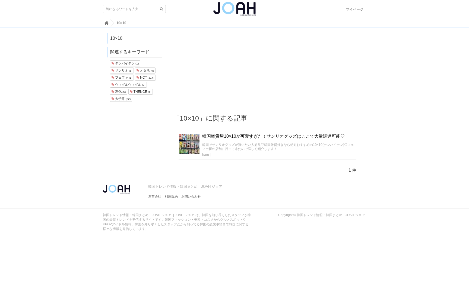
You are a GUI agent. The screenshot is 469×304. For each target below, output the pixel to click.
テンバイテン (126, 63)
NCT (146, 77)
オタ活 (146, 70)
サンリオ (123, 70)
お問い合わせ (191, 196)
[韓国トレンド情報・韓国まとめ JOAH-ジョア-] (234, 11)
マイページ (354, 9)
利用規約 (171, 196)
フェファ (123, 77)
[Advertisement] (267, 71)
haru (205, 154)
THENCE (142, 92)
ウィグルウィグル (129, 85)
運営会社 (154, 196)
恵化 (120, 92)
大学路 (122, 99)
